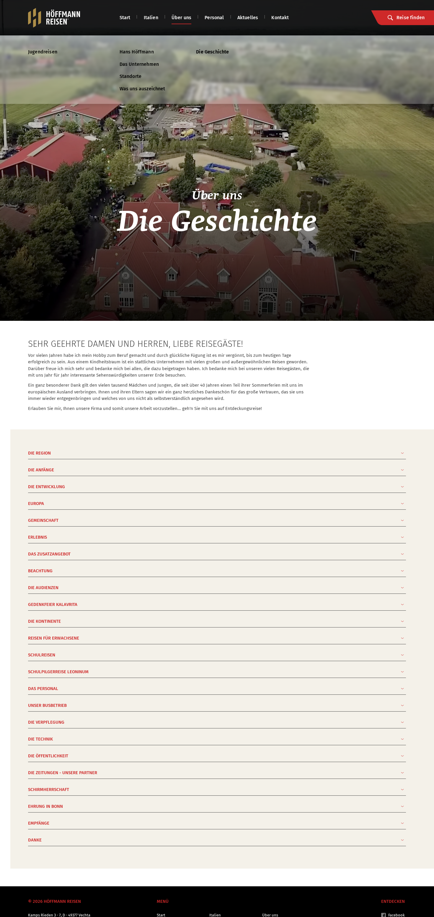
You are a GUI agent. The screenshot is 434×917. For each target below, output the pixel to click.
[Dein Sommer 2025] (54, 17)
